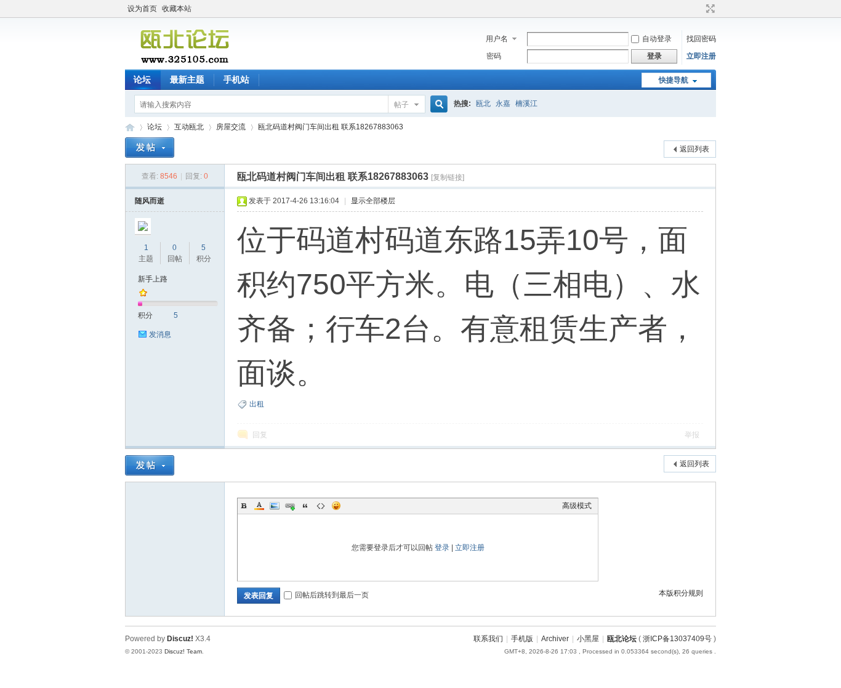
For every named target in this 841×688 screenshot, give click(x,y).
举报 (692, 435)
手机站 (236, 79)
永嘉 (503, 103)
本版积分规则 (681, 593)
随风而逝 (149, 200)
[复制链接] (447, 177)
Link (290, 506)
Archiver (555, 638)
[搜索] (437, 104)
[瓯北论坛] (184, 62)
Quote (305, 506)
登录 (442, 547)
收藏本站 (176, 8)
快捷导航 (673, 80)
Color (259, 506)
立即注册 (701, 56)
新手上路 (152, 279)
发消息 (160, 334)
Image (274, 506)
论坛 (142, 79)
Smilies (336, 506)
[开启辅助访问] (699, 8)
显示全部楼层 (373, 200)
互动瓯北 (189, 127)
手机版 (522, 638)
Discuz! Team (183, 651)
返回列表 (694, 149)
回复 (259, 435)
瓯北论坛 (130, 127)
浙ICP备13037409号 (677, 638)
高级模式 (577, 505)
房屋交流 (231, 127)
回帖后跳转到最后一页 (332, 595)
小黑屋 (588, 638)
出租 (256, 404)
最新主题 (187, 79)
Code (321, 506)
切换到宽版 (709, 8)
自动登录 (657, 38)
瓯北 (483, 103)
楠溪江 (526, 103)
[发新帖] (149, 147)
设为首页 (142, 8)
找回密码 (701, 38)
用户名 (497, 38)
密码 (493, 56)
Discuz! (180, 638)
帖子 (401, 104)
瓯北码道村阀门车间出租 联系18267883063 (330, 127)
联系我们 (488, 638)
